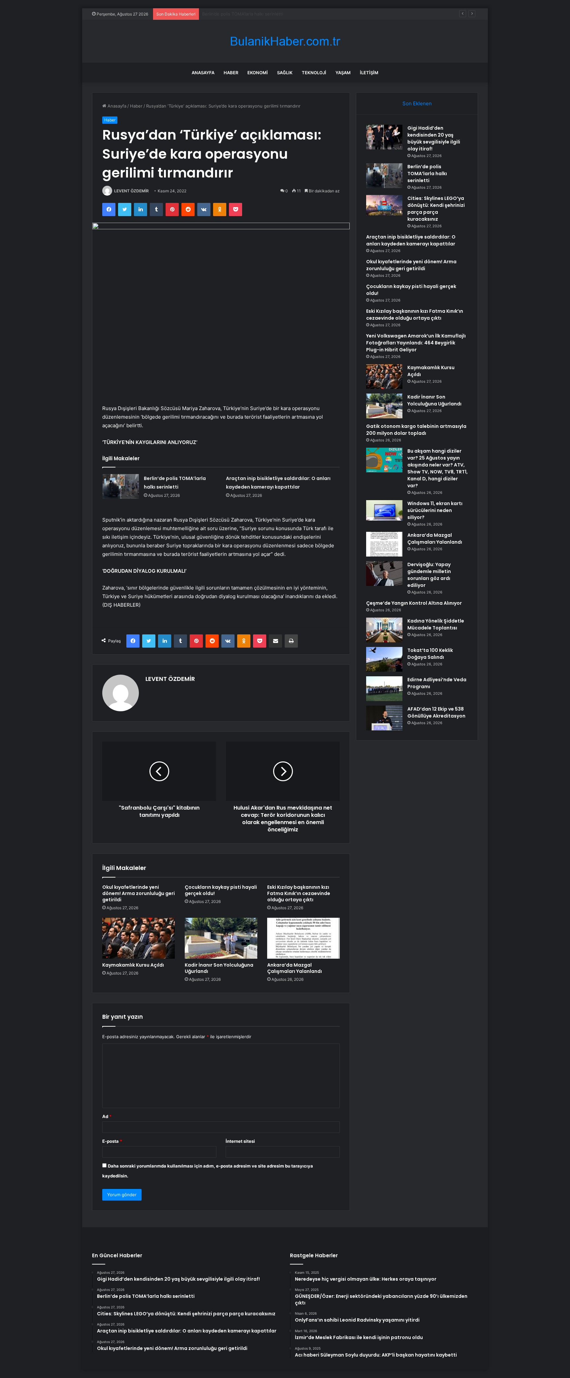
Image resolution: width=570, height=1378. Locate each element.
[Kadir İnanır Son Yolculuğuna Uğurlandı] (221, 938)
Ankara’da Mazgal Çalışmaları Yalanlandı (294, 968)
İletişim (369, 72)
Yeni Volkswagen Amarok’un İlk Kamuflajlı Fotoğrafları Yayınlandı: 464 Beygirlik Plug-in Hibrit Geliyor (416, 343)
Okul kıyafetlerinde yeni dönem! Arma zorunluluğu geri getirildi (138, 893)
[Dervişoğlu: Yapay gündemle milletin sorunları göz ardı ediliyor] (384, 573)
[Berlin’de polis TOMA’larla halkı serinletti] (121, 486)
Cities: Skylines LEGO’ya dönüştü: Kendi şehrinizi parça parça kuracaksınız (278, 13)
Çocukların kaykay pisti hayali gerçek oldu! (221, 890)
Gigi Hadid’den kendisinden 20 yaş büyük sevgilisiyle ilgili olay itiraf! (433, 138)
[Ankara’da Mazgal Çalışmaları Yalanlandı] (303, 938)
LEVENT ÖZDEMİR (131, 190)
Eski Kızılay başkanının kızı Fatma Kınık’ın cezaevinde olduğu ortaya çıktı (298, 893)
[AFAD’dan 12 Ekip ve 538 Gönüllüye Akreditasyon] (384, 718)
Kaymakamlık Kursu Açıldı (133, 965)
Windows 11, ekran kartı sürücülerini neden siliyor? (434, 510)
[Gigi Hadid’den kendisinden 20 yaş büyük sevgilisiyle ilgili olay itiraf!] (384, 137)
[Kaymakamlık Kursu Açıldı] (138, 938)
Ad (106, 1116)
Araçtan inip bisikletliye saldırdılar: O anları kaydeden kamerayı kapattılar (411, 240)
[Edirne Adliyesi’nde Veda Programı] (384, 688)
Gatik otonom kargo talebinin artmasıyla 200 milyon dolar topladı (416, 429)
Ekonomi (257, 72)
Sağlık (285, 72)
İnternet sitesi (240, 1141)
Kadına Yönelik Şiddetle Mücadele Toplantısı (435, 624)
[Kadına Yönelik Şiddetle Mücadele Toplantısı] (384, 630)
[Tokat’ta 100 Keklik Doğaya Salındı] (384, 659)
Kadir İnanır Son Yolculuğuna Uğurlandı (219, 968)
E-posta (112, 1141)
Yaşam (343, 72)
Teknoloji (314, 72)
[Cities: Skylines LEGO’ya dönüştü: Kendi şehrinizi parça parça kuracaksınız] (384, 205)
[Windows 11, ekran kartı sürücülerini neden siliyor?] (384, 510)
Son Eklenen (417, 103)
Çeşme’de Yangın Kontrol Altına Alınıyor (414, 603)
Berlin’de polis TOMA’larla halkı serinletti (427, 173)
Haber (231, 72)
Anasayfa (203, 72)
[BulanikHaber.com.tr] (285, 41)
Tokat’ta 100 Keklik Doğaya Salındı (430, 653)
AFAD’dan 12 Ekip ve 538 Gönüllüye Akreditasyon (436, 712)
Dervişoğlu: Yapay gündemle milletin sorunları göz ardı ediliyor (429, 575)
